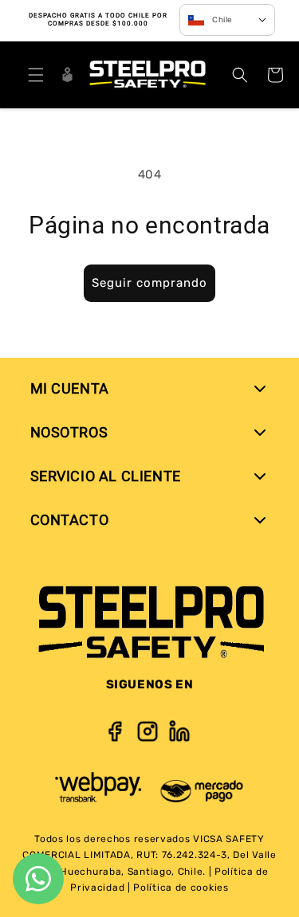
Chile (222, 20)
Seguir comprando (149, 283)
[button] (35, 74)
